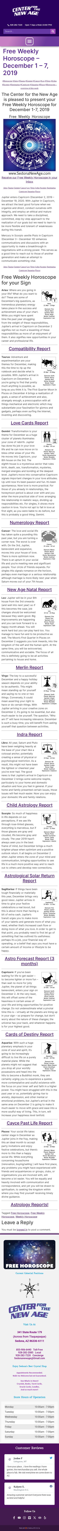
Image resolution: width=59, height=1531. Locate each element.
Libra (37, 188)
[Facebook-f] (14, 1517)
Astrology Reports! (29, 1204)
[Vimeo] (29, 1517)
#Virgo (48, 81)
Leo (28, 188)
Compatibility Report (29, 348)
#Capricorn (25, 84)
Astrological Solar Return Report (30, 878)
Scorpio (43, 188)
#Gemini (29, 81)
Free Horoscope (20, 1213)
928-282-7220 (23, 1355)
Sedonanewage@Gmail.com (29, 1358)
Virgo (32, 188)
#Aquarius (34, 84)
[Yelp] (44, 1517)
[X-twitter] (34, 1517)
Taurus (10, 188)
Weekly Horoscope (26, 1216)
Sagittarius (51, 188)
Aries (5, 188)
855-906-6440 (23, 1349)
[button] (30, 41)
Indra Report (29, 734)
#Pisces (42, 84)
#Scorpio (6, 84)
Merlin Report (29, 667)
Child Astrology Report (29, 805)
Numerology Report (29, 522)
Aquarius (31, 191)
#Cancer (36, 81)
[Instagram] (24, 1517)
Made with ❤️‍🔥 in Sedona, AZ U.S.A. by (29, 1528)
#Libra (54, 81)
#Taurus (22, 81)
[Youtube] (19, 1517)
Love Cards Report (29, 422)
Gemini (17, 188)
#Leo (42, 81)
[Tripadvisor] (39, 1517)
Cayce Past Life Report (29, 1123)
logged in (22, 1229)
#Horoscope (7, 81)
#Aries (15, 81)
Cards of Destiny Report (29, 1034)
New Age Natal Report (29, 589)
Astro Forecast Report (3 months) (29, 961)
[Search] (53, 31)
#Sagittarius (15, 84)
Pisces (37, 191)
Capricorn (23, 191)
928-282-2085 (25, 1352)
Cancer (23, 188)
